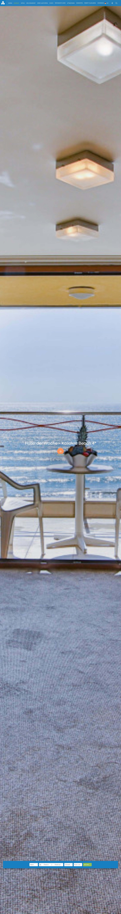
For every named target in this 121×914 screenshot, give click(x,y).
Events (51, 3)
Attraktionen (71, 3)
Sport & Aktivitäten (42, 3)
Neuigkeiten (79, 3)
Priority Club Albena (90, 3)
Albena (10, 3)
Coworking (100, 3)
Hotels (23, 3)
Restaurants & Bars (60, 3)
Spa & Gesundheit (31, 3)
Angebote (16, 3)
